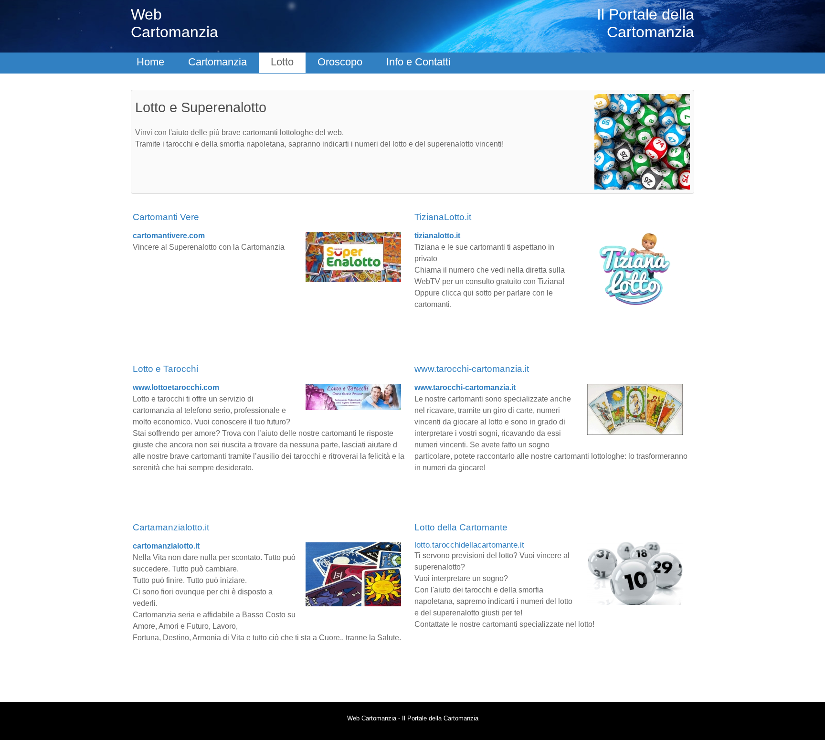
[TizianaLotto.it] (635, 269)
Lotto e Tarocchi (165, 369)
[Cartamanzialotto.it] (353, 574)
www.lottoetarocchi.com (176, 387)
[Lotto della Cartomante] (635, 573)
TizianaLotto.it (442, 217)
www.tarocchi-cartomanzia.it (471, 369)
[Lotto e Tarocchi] (353, 396)
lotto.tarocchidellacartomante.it (469, 545)
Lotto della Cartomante (461, 527)
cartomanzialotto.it (166, 546)
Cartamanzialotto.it (171, 527)
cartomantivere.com (169, 236)
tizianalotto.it (437, 236)
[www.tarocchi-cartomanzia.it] (635, 409)
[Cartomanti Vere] (353, 257)
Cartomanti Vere (166, 217)
